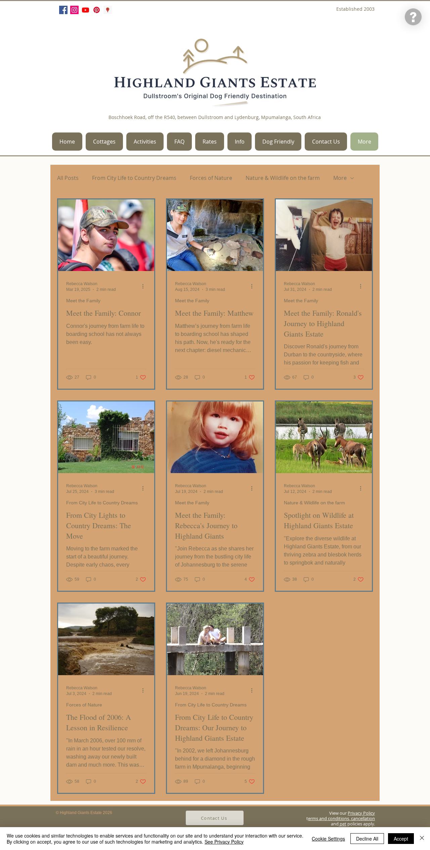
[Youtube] (85, 10)
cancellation (362, 818)
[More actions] (145, 286)
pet (342, 824)
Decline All (367, 838)
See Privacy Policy (224, 841)
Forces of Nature (211, 178)
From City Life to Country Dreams (134, 178)
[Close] (422, 839)
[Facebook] (63, 10)
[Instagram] (74, 10)
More (340, 178)
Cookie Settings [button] (328, 838)
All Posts (68, 178)
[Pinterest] (96, 10)
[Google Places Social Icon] (107, 10)
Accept (401, 838)
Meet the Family (83, 300)
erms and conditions (328, 818)
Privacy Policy (361, 813)
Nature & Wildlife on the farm (283, 178)
